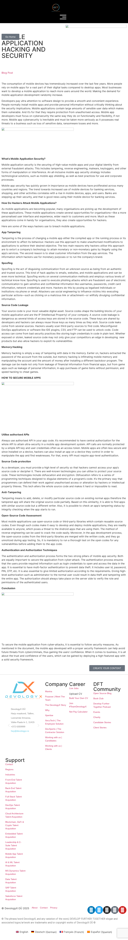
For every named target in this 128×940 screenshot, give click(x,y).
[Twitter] (99, 910)
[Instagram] (107, 910)
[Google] (115, 910)
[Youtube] (122, 910)
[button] (9, 725)
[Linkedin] (91, 910)
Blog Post (7, 72)
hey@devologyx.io (20, 731)
